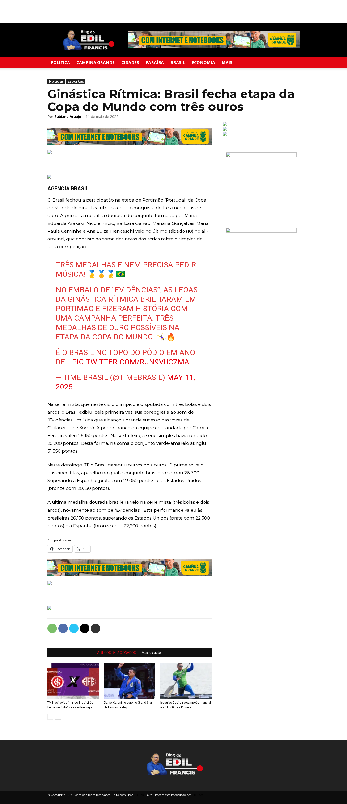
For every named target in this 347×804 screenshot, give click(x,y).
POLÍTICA (60, 62)
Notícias (56, 81)
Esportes (76, 81)
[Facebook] (63, 628)
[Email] (84, 628)
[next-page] (58, 717)
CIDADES (130, 62)
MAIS (227, 62)
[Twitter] (74, 628)
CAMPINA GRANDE (95, 62)
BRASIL (177, 62)
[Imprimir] (95, 628)
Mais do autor (152, 652)
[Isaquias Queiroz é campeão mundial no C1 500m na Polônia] (186, 681)
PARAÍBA (155, 62)
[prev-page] (50, 717)
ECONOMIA (203, 62)
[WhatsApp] (52, 628)
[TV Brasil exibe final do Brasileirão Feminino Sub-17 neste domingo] (73, 681)
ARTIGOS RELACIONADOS (116, 652)
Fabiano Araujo (68, 116)
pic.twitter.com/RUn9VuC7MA (130, 361)
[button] (294, 63)
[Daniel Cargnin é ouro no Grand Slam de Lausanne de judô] (129, 681)
